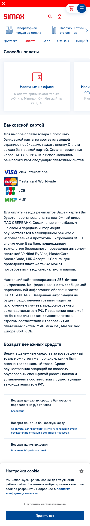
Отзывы (63, 41)
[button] (50, 16)
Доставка (10, 41)
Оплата (30, 41)
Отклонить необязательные (45, 504)
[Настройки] (81, 471)
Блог (46, 41)
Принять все (45, 516)
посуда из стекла (28, 30)
